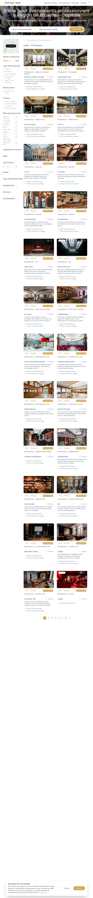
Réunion (7, 69)
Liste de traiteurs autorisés (11, 105)
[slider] (7, 61)
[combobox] (23, 29)
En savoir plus (42, 892)
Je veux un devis (47, 68)
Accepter (79, 888)
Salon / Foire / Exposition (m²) (7, 142)
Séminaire (8, 71)
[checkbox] (3, 69)
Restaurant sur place (10, 92)
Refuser (66, 888)
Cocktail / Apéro (6, 126)
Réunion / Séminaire (6, 118)
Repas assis (7, 129)
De (4, 166)
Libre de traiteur (10, 108)
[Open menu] (89, 3)
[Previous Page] (41, 617)
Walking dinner (5, 133)
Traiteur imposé (10, 101)
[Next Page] (69, 617)
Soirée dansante (6, 137)
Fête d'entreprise (11, 74)
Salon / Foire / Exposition (9, 81)
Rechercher (76, 29)
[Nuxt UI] (12, 3)
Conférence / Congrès (9, 77)
